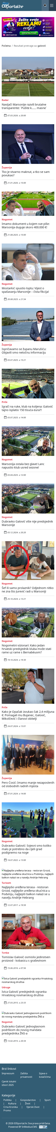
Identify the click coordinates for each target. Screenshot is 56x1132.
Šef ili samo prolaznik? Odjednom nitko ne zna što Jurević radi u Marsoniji (28, 589)
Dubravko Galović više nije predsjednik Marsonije (27, 523)
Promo (7, 1110)
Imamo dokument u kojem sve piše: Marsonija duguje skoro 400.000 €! (26, 225)
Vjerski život (32, 1107)
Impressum (8, 1073)
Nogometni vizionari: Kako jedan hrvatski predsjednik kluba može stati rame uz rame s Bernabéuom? (26, 648)
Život (27, 1103)
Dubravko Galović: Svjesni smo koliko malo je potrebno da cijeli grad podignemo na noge (26, 849)
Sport (48, 1100)
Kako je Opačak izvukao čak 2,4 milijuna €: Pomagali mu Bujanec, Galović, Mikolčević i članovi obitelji (28, 715)
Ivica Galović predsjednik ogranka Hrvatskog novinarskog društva (24, 993)
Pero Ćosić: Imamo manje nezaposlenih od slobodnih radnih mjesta (28, 784)
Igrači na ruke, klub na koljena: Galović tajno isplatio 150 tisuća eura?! (27, 408)
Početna (6, 45)
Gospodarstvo (28, 1100)
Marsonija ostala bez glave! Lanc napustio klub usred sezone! (23, 465)
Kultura (12, 1103)
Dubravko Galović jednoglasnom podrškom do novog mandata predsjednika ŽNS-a (23, 1029)
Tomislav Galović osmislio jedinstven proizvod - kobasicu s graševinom (26, 958)
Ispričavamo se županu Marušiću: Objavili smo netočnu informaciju (24, 350)
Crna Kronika (10, 1107)
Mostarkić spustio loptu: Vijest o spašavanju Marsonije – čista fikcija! (25, 290)
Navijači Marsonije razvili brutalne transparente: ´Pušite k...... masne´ (24, 106)
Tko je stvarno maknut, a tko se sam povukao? (26, 173)
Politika (7, 1100)
